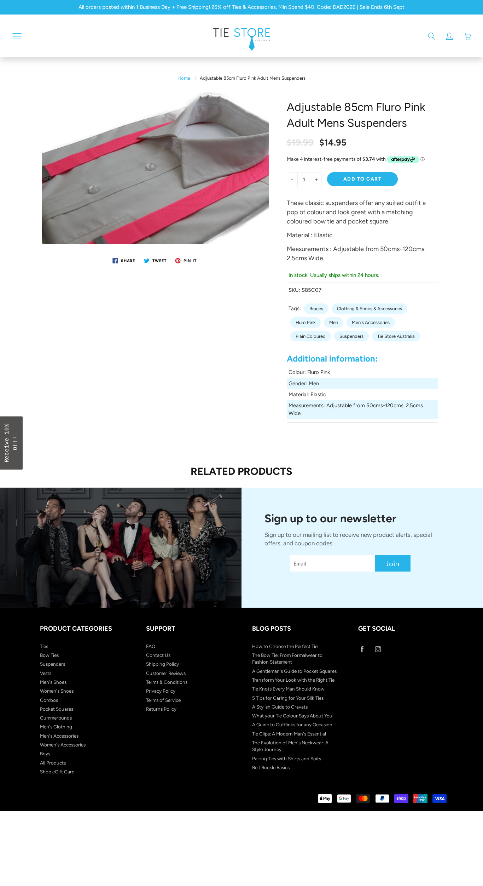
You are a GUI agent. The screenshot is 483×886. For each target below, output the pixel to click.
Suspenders (351, 336)
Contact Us (158, 655)
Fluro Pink (305, 322)
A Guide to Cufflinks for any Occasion (292, 724)
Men (333, 322)
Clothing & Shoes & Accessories (369, 308)
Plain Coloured (311, 336)
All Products (53, 763)
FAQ (151, 646)
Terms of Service (163, 700)
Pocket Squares (56, 709)
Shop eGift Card (57, 771)
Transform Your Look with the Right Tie (293, 680)
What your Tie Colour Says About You (292, 716)
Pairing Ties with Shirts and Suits (286, 758)
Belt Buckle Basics (271, 767)
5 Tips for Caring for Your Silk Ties (288, 698)
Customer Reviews (166, 673)
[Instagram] (378, 649)
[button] (11, 443)
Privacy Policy (160, 691)
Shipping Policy (162, 664)
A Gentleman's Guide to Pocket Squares (294, 671)
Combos (49, 700)
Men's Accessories (371, 322)
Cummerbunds (56, 718)
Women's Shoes (57, 691)
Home (184, 78)
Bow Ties (49, 655)
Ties (44, 646)
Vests (45, 673)
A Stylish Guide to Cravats (280, 707)
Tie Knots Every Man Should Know (288, 689)
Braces (316, 308)
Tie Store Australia (396, 336)
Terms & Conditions (166, 682)
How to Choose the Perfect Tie (285, 646)
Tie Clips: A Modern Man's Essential (289, 734)
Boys (45, 753)
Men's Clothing (56, 726)
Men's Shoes (53, 682)
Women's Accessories (63, 745)
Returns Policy (161, 709)
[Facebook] (362, 649)
